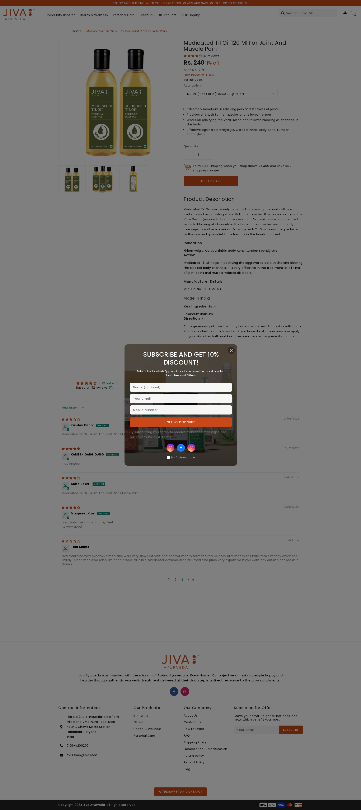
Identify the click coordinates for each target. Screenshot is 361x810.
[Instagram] (170, 448)
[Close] (231, 350)
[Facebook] (181, 448)
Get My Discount (181, 422)
